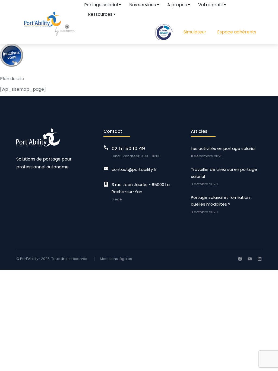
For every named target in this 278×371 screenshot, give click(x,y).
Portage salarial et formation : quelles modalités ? (221, 200)
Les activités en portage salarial (223, 148)
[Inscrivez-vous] (11, 68)
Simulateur (195, 32)
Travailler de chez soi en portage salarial (224, 172)
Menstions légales (116, 258)
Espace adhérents (236, 32)
